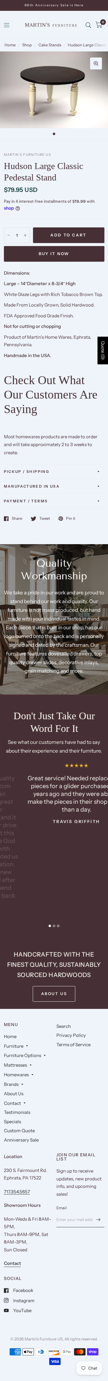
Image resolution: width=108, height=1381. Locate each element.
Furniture (13, 1046)
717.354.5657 (17, 1192)
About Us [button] (54, 993)
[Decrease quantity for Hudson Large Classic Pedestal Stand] (8, 235)
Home (10, 44)
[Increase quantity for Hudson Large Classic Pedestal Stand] (25, 235)
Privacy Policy (71, 1035)
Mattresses (15, 1065)
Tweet (44, 518)
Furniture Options (22, 1055)
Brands (11, 1084)
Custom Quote (19, 1130)
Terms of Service (73, 1044)
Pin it (70, 518)
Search (63, 1026)
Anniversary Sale (21, 1140)
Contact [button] (12, 1263)
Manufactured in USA (32, 486)
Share (17, 518)
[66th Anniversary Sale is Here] (54, 5)
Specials (12, 1121)
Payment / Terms (26, 501)
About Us (13, 1093)
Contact (12, 1103)
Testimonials (17, 1112)
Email (61, 1207)
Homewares (16, 1074)
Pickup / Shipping (27, 471)
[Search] (88, 25)
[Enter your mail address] (98, 1219)
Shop (27, 44)
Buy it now (54, 253)
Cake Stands (49, 44)
